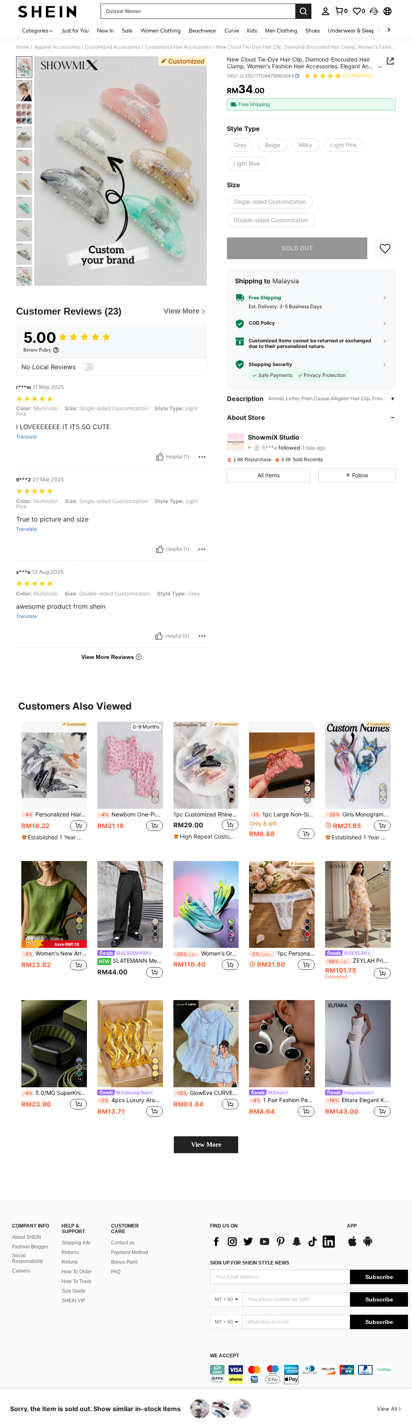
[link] (341, 11)
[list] (274, 1242)
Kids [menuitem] (252, 30)
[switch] (87, 367)
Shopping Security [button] (270, 364)
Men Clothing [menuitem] (281, 30)
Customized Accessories (112, 47)
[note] (53, 837)
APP (352, 1226)
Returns (70, 1252)
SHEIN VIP (73, 1300)
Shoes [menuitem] (312, 30)
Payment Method (129, 1252)
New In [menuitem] (105, 30)
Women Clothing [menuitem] (160, 30)
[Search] (303, 11)
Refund (70, 1262)
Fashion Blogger (30, 1247)
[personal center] (325, 11)
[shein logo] (47, 11)
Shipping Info (76, 1243)
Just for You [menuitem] (75, 30)
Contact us (122, 1243)
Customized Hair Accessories (178, 47)
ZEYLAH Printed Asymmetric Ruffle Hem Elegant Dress (358, 960)
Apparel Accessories (57, 47)
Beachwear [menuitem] (202, 30)
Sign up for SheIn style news (249, 1263)
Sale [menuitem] (127, 30)
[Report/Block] (202, 457)
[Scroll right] (388, 30)
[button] (374, 11)
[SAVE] (385, 248)
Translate (26, 437)
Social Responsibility (27, 1258)
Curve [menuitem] (232, 30)
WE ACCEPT (224, 1355)
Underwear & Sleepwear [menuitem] (357, 30)
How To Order (77, 1272)
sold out (297, 248)
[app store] (352, 1245)
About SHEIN (26, 1237)
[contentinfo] (309, 1374)
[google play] (367, 1245)
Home (22, 47)
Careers (21, 1271)
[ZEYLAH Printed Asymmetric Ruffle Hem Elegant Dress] (358, 904)
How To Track (76, 1281)
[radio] (240, 145)
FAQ (115, 1272)
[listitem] (54, 784)
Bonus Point (124, 1262)
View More (206, 1144)
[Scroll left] (379, 30)
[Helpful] (160, 457)
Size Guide (74, 1291)
